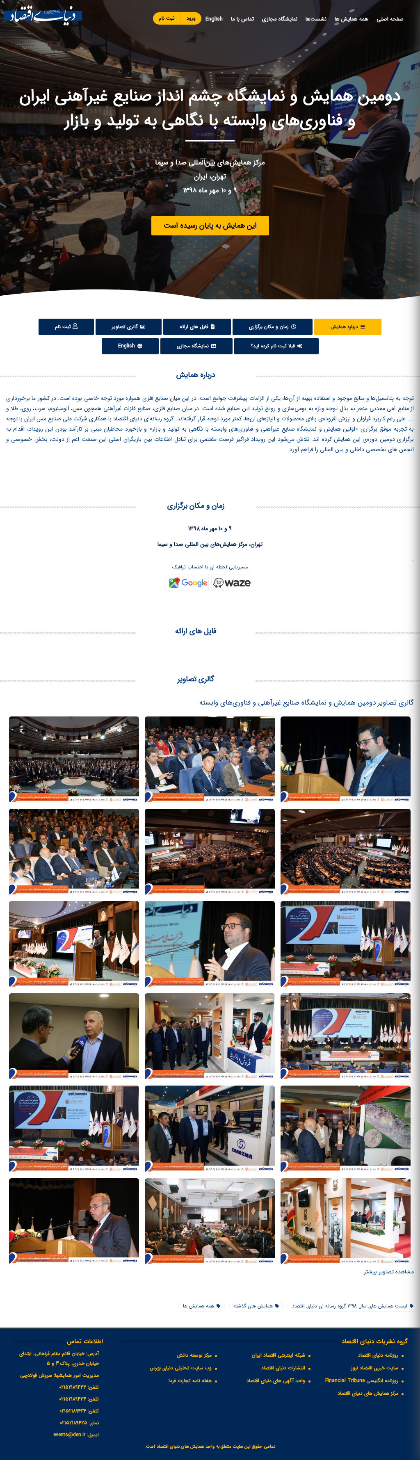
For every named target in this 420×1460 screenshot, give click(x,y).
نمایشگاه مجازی (279, 19)
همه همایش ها (351, 19)
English (214, 19)
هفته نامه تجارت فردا (190, 1381)
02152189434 (72, 1399)
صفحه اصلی (390, 19)
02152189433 (72, 1387)
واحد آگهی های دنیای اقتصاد (276, 1381)
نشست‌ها (316, 19)
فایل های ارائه (195, 327)
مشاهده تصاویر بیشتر (389, 1271)
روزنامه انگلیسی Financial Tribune (361, 1381)
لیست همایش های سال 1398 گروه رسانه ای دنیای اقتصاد (349, 1306)
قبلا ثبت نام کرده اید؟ (274, 346)
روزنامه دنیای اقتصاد (378, 1355)
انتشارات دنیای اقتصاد (283, 1368)
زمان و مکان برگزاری (269, 327)
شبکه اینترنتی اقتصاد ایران (278, 1355)
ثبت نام (167, 18)
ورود (191, 18)
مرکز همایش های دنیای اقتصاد (368, 1393)
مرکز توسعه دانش (194, 1355)
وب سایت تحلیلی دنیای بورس (181, 1368)
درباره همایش (345, 327)
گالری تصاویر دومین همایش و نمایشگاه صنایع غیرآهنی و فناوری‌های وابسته (306, 702)
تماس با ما (242, 19)
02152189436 (72, 1411)
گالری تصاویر (125, 327)
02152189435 (73, 1423)
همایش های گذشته (253, 1306)
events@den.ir (69, 1435)
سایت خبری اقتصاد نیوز (374, 1368)
